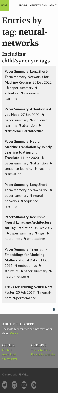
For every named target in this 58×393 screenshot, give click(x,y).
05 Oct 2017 (29, 228)
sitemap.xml (9, 358)
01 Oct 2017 (27, 262)
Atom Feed (9, 354)
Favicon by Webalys (43, 354)
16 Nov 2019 (27, 195)
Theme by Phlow (41, 350)
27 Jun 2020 (29, 120)
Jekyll (23, 374)
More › (14, 333)
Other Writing (38, 5)
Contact (7, 350)
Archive (23, 5)
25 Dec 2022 (28, 85)
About (53, 5)
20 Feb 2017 (28, 292)
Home (4, 5)
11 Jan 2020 (28, 157)
